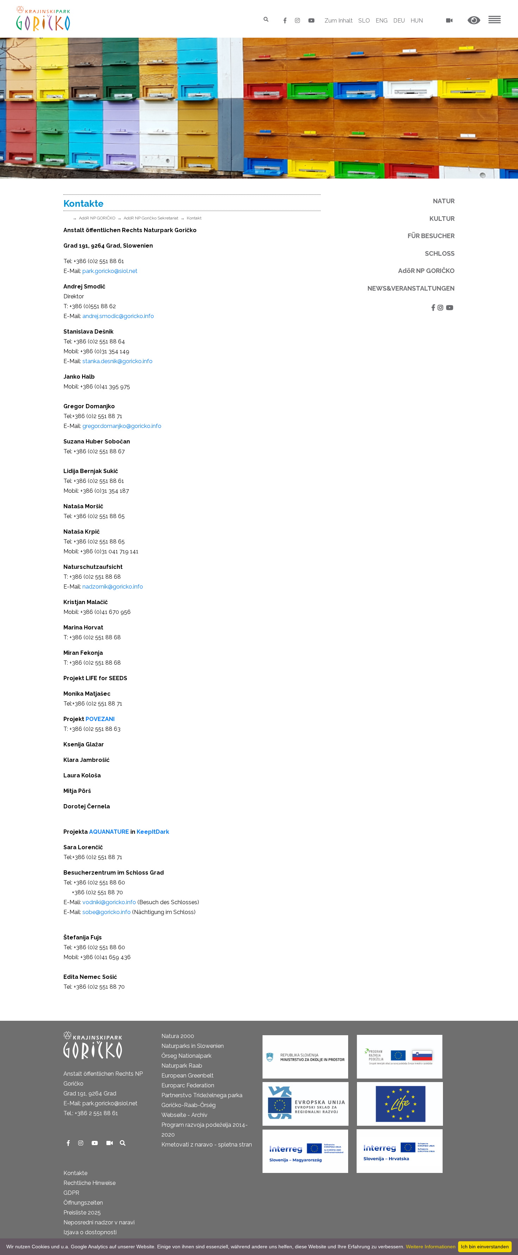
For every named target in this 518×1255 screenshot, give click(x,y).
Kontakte (75, 1173)
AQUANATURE (109, 831)
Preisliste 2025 (82, 1212)
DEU (399, 20)
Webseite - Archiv (184, 1115)
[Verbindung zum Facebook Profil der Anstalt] (285, 20)
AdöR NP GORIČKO (97, 218)
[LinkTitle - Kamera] (110, 1143)
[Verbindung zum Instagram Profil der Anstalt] (298, 20)
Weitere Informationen (431, 1246)
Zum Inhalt (339, 20)
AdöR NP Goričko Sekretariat (151, 218)
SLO (364, 20)
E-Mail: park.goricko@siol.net (100, 1103)
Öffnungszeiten (83, 1202)
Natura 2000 (177, 1036)
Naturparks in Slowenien (192, 1046)
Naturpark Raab (181, 1065)
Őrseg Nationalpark (186, 1055)
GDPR (71, 1192)
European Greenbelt (187, 1075)
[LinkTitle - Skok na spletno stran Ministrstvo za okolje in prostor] (305, 1054)
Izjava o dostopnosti (90, 1232)
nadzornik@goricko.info (112, 586)
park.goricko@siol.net (109, 271)
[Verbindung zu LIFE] (399, 1101)
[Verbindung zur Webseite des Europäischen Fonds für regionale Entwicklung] (305, 1101)
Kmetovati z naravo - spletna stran (206, 1144)
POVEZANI (100, 719)
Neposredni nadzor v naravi (99, 1222)
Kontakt (194, 218)
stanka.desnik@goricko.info (117, 361)
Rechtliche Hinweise (89, 1183)
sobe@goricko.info (106, 912)
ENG (382, 20)
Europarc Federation (187, 1085)
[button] (474, 20)
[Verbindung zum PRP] (399, 1054)
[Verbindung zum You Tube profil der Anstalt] (311, 20)
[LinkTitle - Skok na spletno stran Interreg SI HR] (399, 1148)
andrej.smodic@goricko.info (118, 316)
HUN (417, 20)
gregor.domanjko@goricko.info (121, 426)
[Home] (43, 18)
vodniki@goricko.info (109, 902)
